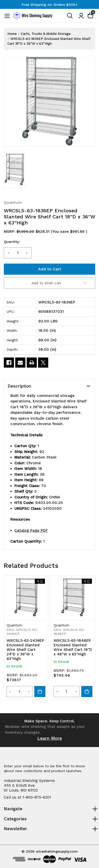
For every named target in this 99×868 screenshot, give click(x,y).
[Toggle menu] (7, 16)
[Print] (32, 363)
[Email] (20, 363)
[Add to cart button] (39, 691)
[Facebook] (9, 363)
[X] (43, 363)
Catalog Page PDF (31, 530)
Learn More (49, 738)
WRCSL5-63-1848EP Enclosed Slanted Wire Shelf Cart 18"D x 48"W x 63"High (73, 647)
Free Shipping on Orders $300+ (50, 5)
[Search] (70, 17)
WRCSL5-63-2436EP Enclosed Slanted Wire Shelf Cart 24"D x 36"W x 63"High (25, 649)
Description (19, 386)
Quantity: (12, 242)
